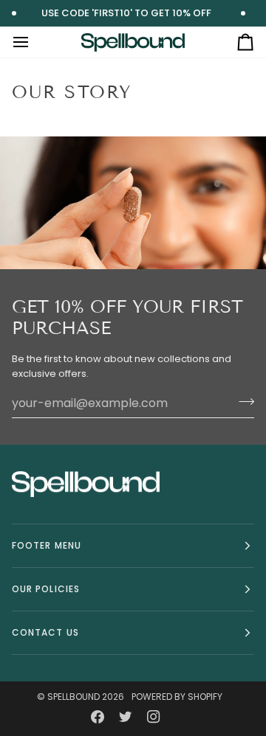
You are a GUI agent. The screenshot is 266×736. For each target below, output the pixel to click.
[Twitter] (125, 716)
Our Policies (46, 589)
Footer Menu (46, 545)
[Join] (242, 401)
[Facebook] (97, 716)
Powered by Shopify (177, 696)
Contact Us (45, 632)
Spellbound (73, 696)
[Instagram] (153, 716)
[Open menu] (34, 42)
